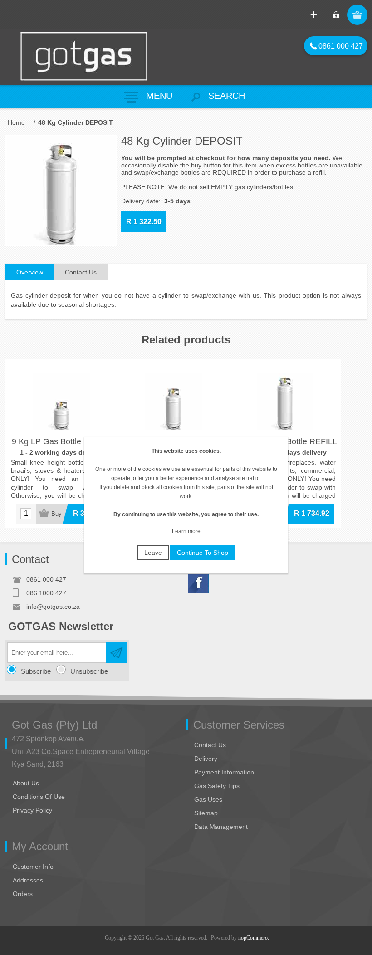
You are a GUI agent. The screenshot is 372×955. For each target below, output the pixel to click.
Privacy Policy (32, 810)
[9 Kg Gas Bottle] (61, 415)
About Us (26, 783)
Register (313, 15)
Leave (153, 552)
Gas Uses (208, 799)
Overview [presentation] (29, 272)
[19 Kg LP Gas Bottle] (173, 415)
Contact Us (210, 745)
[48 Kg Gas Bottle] (285, 415)
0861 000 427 (336, 46)
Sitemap (206, 813)
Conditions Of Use (39, 796)
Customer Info (33, 866)
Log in (336, 15)
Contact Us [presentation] (81, 272)
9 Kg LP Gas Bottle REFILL (61, 441)
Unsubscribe (89, 671)
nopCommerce (253, 938)
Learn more (186, 531)
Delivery (205, 758)
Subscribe (36, 671)
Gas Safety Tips (217, 785)
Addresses (28, 880)
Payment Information (224, 772)
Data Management (221, 826)
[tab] (29, 272)
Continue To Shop (202, 552)
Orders (23, 893)
